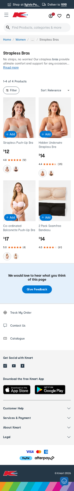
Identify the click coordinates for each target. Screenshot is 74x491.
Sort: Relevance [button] (51, 90)
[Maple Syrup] (43, 173)
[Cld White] (16, 256)
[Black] (16, 169)
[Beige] (7, 169)
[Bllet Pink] (7, 256)
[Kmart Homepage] (20, 15)
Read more (11, 67)
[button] (6, 14)
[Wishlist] (59, 16)
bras (55, 59)
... (32, 39)
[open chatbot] (64, 482)
